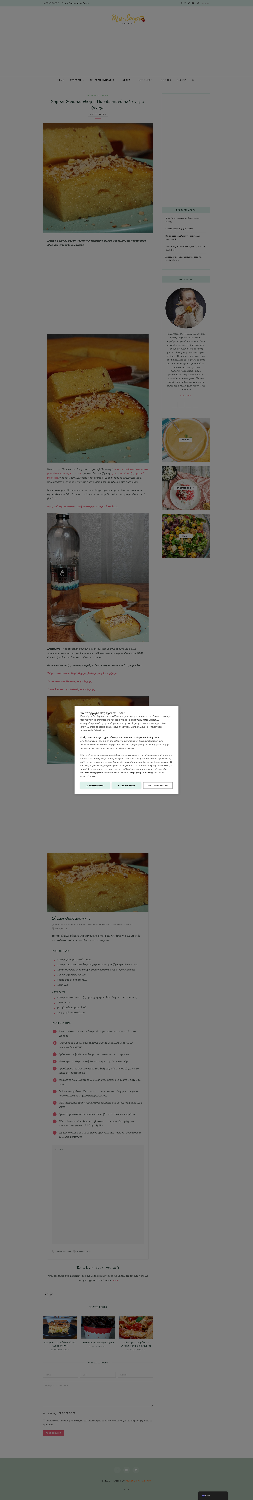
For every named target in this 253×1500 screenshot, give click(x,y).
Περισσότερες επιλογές (158, 785)
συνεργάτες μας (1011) (147, 719)
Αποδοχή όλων (95, 785)
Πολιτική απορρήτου (91, 772)
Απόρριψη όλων (126, 785)
